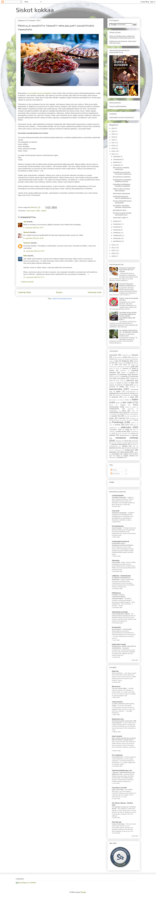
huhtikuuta (117, 233)
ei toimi (115, 365)
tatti (128, 448)
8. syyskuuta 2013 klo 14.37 (33, 228)
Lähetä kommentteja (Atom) (62, 299)
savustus (135, 435)
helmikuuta (117, 238)
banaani (127, 359)
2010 (113, 250)
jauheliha (124, 376)
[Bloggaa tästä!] (49, 207)
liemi (121, 400)
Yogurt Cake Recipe (118, 789)
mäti (127, 414)
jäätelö (119, 383)
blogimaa (125, 361)
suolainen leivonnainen (119, 444)
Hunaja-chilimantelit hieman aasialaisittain (122, 202)
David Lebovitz (117, 736)
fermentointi (112, 366)
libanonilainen (113, 400)
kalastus (111, 385)
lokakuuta (116, 162)
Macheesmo (116, 686)
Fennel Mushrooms (118, 757)
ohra (126, 416)
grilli (132, 366)
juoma (123, 378)
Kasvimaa (132, 386)
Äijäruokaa (115, 560)
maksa (127, 407)
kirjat (110, 395)
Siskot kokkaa (35, 9)
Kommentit (116, 473)
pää (135, 425)
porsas (117, 425)
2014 (113, 151)
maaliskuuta (117, 235)
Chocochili (115, 511)
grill (128, 366)
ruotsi (113, 433)
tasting (122, 448)
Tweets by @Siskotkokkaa (118, 106)
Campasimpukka (118, 495)
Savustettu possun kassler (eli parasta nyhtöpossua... (122, 173)
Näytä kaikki (135, 660)
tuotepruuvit (129, 450)
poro (110, 425)
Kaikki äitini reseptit (119, 644)
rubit (134, 429)
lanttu (125, 397)
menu (124, 410)
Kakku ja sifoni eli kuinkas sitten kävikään (121, 189)
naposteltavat (134, 414)
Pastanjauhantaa (118, 526)
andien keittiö (117, 357)
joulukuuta (117, 156)
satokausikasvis (124, 435)
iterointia (123, 375)
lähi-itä (111, 405)
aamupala (113, 355)
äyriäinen (121, 457)
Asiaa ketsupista (117, 528)
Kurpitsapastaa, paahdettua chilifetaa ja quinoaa (122, 180)
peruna (111, 420)
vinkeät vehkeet (128, 456)
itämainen (135, 375)
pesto (117, 420)
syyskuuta (116, 165)
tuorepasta (118, 450)
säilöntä (124, 446)
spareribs (135, 443)
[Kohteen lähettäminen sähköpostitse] (46, 207)
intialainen (132, 372)
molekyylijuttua (114, 412)
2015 (113, 148)
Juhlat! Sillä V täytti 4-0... (121, 218)
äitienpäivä (112, 457)
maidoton (123, 405)
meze (133, 410)
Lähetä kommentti (27, 282)
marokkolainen (114, 409)
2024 (113, 128)
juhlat (114, 378)
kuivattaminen (127, 395)
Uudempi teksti (24, 292)
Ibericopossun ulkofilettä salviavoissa (121, 168)
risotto (127, 429)
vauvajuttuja (115, 454)
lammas (115, 397)
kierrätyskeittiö (123, 393)
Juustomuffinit (116, 562)
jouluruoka (134, 376)
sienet (126, 441)
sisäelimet (119, 443)
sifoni (113, 443)
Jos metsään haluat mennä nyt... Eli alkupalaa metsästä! (128, 331)
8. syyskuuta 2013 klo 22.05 (33, 238)
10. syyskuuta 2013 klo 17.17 (33, 277)
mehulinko (131, 409)
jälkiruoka (130, 380)
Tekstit (114, 470)
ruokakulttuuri (134, 431)
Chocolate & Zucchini (119, 788)
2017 (113, 143)
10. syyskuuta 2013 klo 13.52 (33, 251)
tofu (110, 450)
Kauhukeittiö (116, 627)
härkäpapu (123, 370)
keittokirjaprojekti (130, 391)
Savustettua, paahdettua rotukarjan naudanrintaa (122, 206)
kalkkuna (119, 385)
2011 (113, 248)
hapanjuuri (125, 368)
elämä (125, 364)
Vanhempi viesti (95, 292)
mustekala (114, 414)
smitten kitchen (117, 702)
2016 (113, 145)
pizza (136, 420)
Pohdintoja (117, 422)
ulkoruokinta (125, 452)
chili (112, 363)
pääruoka (126, 427)
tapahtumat (113, 448)
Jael (24, 222)
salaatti (43, 211)
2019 (113, 137)
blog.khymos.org (117, 719)
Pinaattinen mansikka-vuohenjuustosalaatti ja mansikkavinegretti (118, 596)
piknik (130, 420)
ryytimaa (133, 433)
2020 (113, 134)
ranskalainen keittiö (115, 429)
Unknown (26, 243)
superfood (133, 444)
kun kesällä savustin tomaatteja (39, 93)
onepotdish (133, 416)
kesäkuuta (116, 227)
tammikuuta (117, 241)
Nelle (33, 207)
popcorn (133, 422)
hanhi (117, 368)
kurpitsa (135, 395)
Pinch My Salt (116, 822)
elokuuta (116, 221)
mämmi (121, 414)
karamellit (112, 386)
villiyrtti (118, 455)
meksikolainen (113, 410)
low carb (127, 402)
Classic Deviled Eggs (118, 824)
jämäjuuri (111, 383)
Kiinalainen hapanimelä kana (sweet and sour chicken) (127, 269)
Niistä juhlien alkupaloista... (122, 193)
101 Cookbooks (117, 755)
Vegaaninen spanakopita (119, 512)
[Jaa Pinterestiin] (56, 207)
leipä (132, 397)
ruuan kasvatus (122, 433)
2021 (113, 131)
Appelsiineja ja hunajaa (120, 612)
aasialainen (125, 355)
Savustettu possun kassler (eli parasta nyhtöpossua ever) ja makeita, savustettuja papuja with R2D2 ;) (128, 316)
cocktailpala (127, 363)
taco (134, 446)
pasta (111, 418)
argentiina (133, 357)
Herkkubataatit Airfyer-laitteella (121, 614)
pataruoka (122, 418)
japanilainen (115, 376)
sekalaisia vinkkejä (126, 437)
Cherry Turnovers (117, 673)
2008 (113, 256)
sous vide (127, 443)
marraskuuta (117, 159)
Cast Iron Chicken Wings (119, 688)
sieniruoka (135, 441)
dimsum (136, 363)
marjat (134, 407)
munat (125, 412)
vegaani (126, 454)
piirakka (124, 420)
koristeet (117, 395)
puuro (127, 425)
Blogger (83, 892)
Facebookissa (128, 117)
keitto (118, 391)
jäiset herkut (120, 380)
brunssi (136, 361)
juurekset (133, 378)
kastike (122, 387)
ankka (125, 357)
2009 (113, 253)
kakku (126, 383)
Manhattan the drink (119, 210)
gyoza (111, 368)
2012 (113, 245)
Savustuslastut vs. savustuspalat (122, 629)
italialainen (113, 375)
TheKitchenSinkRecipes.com (122, 770)
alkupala (135, 355)
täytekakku (112, 452)
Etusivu (59, 292)
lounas (118, 402)
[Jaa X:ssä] (51, 207)
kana (127, 385)
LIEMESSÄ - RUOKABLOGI (121, 576)
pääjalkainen (113, 427)
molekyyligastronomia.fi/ (120, 541)
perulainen (133, 418)
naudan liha (115, 416)
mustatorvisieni (134, 412)
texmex (134, 448)
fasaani (133, 364)
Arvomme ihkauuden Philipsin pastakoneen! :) (127, 284)
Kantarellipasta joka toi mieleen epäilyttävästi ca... (122, 197)
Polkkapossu (116, 593)
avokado (120, 359)
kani (135, 385)
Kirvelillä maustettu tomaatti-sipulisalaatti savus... (122, 214)
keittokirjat (112, 393)
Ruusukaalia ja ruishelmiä (121, 177)
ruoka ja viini (121, 431)
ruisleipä (111, 431)
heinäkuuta (117, 224)
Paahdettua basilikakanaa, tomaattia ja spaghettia (122, 185)
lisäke (38, 211)
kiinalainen (133, 393)
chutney (120, 363)
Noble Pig (115, 671)
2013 (113, 154)
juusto (111, 380)
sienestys (118, 441)
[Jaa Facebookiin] (53, 207)
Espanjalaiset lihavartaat (119, 497)
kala (132, 383)
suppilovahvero (113, 446)
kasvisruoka (30, 211)
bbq (116, 361)
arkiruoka (112, 359)
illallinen (123, 372)
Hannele (26, 232)
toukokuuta (117, 230)
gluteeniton (121, 366)
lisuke (127, 400)
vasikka (136, 452)
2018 (113, 140)
